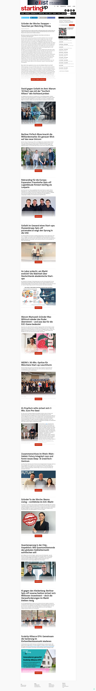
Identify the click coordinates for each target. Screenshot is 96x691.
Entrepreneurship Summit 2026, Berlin (65, 61)
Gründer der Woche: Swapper (36, 15)
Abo (58, 6)
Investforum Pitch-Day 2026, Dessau (65, 48)
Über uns (63, 683)
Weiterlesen (38, 125)
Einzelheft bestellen (23, 686)
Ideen (22, 13)
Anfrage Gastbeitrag (51, 685)
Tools (58, 13)
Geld (46, 13)
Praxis (54, 13)
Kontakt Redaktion (51, 686)
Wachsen (64, 13)
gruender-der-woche (28, 15)
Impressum (63, 684)
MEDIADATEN (63, 6)
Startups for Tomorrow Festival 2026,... (66, 42)
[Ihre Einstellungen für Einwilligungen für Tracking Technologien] (94, 689)
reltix (47, 423)
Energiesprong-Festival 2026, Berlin (65, 40)
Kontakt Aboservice (51, 684)
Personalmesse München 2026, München (66, 63)
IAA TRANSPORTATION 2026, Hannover (66, 45)
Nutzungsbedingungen (65, 686)
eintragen (72, 25)
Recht (50, 13)
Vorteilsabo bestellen (23, 685)
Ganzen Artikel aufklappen (38, 79)
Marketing (41, 13)
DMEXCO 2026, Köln (62, 50)
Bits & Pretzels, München (63, 53)
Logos (63, 687)
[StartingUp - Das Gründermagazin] (34, 9)
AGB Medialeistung (37, 685)
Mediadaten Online (36, 684)
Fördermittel (34, 13)
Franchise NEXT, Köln (63, 58)
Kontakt (73, 13)
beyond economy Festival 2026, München (66, 66)
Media (35, 683)
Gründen (27, 13)
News (68, 13)
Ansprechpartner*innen (37, 686)
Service (69, 6)
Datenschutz (64, 685)
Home (22, 15)
